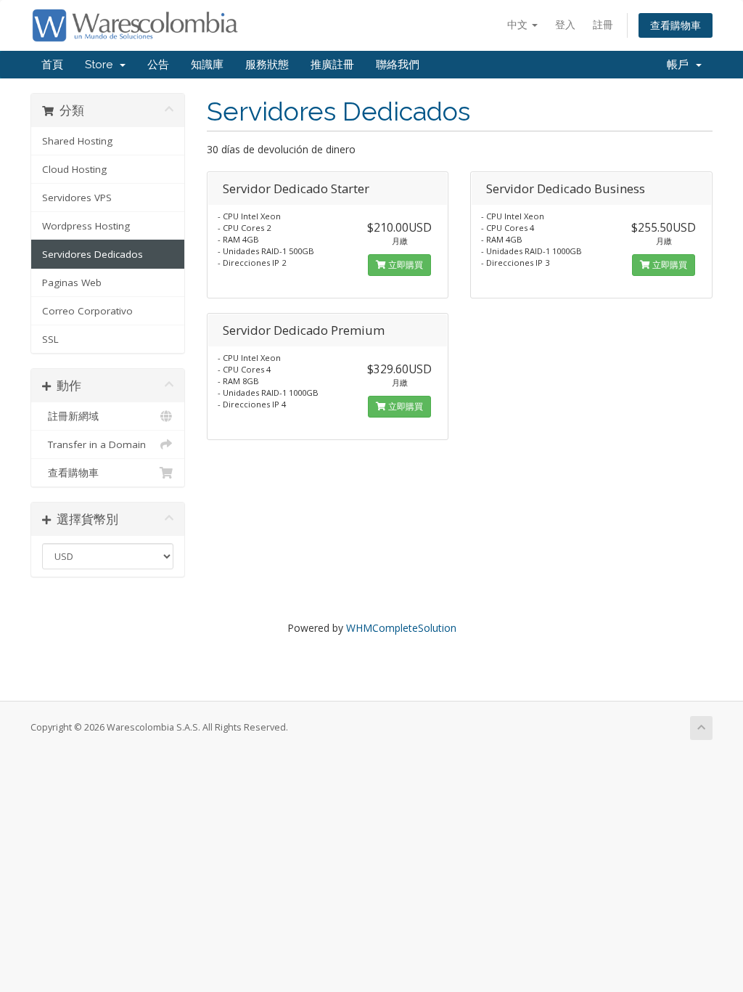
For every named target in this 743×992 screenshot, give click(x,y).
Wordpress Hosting (86, 225)
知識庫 (207, 64)
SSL (50, 339)
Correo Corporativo (87, 310)
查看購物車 (675, 25)
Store (101, 64)
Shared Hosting (77, 140)
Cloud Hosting (74, 169)
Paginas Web (72, 282)
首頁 (52, 64)
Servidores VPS (77, 197)
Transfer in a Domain (94, 444)
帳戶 (680, 64)
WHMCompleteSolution (401, 628)
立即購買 (404, 265)
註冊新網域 (70, 416)
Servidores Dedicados (92, 254)
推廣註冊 (332, 64)
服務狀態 (267, 64)
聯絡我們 (397, 64)
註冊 (603, 24)
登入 (565, 24)
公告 (158, 64)
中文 (518, 24)
